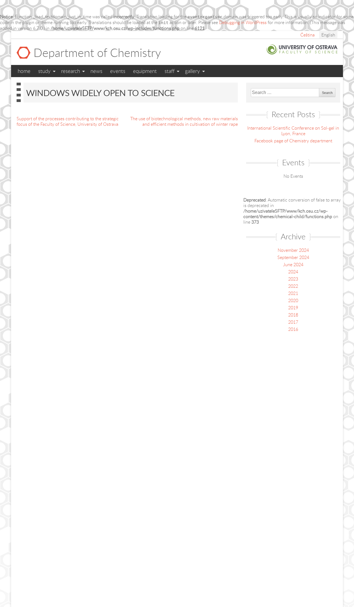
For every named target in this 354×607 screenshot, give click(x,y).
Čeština (307, 35)
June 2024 (293, 264)
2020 (293, 300)
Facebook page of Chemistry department (293, 141)
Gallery (192, 70)
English (328, 35)
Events (117, 70)
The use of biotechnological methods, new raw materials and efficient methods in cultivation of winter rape (184, 121)
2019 (293, 308)
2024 (293, 272)
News (96, 70)
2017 (293, 322)
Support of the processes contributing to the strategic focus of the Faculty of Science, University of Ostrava (68, 121)
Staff (170, 70)
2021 (293, 293)
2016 (293, 329)
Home (24, 70)
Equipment (145, 70)
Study (44, 70)
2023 (293, 279)
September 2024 (293, 257)
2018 (293, 315)
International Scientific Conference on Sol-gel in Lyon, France (293, 131)
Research (70, 70)
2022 (293, 286)
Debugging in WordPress (243, 22)
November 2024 (293, 250)
